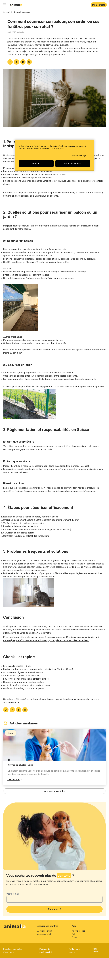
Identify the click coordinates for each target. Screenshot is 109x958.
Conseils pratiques (22, 12)
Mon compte (98, 4)
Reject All (36, 164)
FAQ (73, 934)
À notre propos (78, 931)
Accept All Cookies (72, 164)
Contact (75, 937)
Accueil (6, 12)
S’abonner (53, 909)
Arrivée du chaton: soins (20, 765)
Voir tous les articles (54, 791)
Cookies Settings (79, 156)
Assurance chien (44, 931)
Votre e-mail (12, 893)
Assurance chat (44, 934)
